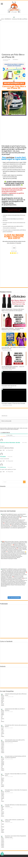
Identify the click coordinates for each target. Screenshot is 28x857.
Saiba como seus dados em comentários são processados (13, 429)
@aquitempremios (14, 162)
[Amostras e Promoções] (14, 7)
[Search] (24, 482)
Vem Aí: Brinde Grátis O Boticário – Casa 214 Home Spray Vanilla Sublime (13, 367)
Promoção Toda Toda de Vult (9, 385)
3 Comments (5, 60)
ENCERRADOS (8, 19)
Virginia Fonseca (20, 146)
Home (2, 19)
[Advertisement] (14, 38)
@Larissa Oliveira (9, 448)
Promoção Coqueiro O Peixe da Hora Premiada (13, 403)
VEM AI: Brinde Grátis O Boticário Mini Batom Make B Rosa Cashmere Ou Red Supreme (13, 310)
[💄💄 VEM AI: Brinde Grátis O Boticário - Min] (14, 554)
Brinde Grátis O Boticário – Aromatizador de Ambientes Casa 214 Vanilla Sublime (12, 329)
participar (10, 157)
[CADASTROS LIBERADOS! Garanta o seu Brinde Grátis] (14, 527)
